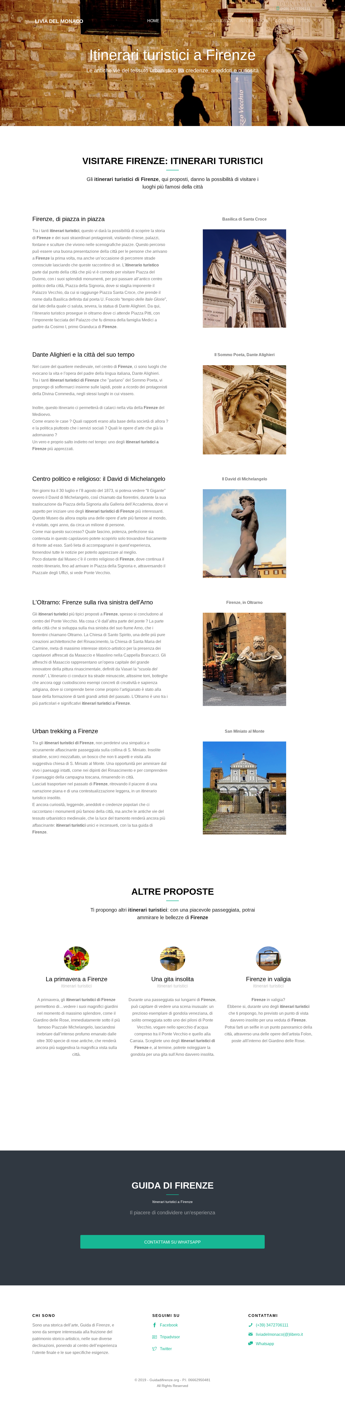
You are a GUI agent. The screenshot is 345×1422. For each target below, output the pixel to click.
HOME (153, 21)
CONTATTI (285, 21)
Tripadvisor (170, 1337)
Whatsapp (265, 1344)
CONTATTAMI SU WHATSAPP (172, 1242)
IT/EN (305, 21)
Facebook (169, 1325)
